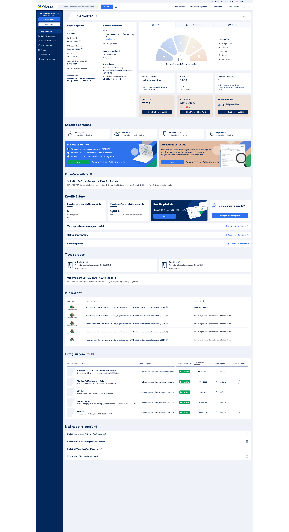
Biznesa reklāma (233, 6)
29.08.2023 (202, 372)
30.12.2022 (203, 382)
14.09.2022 (203, 402)
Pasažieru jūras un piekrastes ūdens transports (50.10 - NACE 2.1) (81, 79)
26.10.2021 (203, 412)
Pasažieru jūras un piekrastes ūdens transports (156, 372)
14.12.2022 (203, 392)
